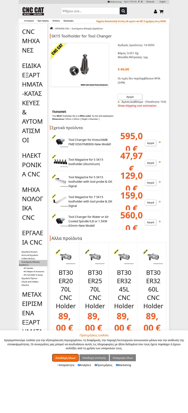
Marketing (124, 365)
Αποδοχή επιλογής (94, 358)
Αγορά (130, 96)
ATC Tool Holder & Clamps (33, 275)
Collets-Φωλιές (28, 258)
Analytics (85, 365)
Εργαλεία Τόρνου (29, 278)
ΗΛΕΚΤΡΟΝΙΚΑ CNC (31, 164)
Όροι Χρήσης (43, 21)
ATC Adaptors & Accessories (34, 272)
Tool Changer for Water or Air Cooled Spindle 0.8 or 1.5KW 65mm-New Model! (88, 221)
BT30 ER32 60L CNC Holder (153, 289)
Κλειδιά (25, 285)
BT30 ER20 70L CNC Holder (66, 289)
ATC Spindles (28, 268)
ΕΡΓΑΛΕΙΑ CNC (32, 237)
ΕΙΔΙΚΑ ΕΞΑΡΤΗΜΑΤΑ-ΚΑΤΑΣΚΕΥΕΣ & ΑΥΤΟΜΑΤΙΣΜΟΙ (32, 102)
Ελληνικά (150, 1)
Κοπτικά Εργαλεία (30, 255)
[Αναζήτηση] (123, 10)
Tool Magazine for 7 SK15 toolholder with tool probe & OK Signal (90, 201)
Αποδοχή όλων (65, 358)
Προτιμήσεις (104, 365)
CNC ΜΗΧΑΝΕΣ (31, 40)
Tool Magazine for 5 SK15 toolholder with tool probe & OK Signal (90, 181)
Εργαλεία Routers (29, 251)
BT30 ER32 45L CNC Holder (124, 289)
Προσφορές (68, 21)
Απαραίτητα (66, 365)
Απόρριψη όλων (123, 358)
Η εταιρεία (29, 21)
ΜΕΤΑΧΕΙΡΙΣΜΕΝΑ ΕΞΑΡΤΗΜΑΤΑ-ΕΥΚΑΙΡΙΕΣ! (32, 322)
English (163, 1)
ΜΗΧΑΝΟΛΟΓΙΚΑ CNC (32, 203)
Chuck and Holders (30, 281)
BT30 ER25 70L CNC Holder (95, 289)
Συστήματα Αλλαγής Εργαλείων (87, 28)
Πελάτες (56, 21)
